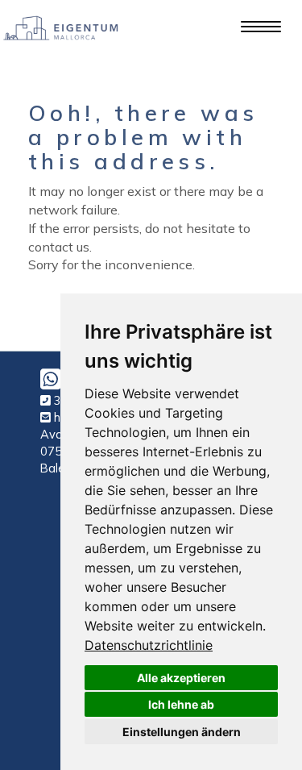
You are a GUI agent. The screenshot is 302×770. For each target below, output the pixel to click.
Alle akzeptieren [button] (181, 678)
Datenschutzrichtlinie (149, 645)
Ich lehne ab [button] (181, 704)
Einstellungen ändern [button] (181, 732)
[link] (149, 645)
